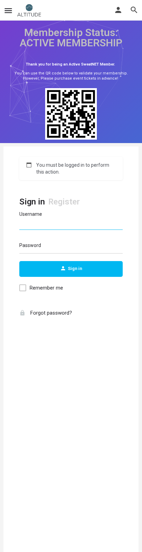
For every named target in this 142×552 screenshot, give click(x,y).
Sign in (32, 202)
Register (64, 202)
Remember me (46, 288)
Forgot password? (50, 313)
